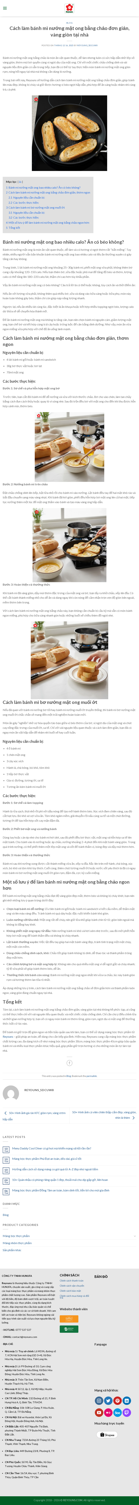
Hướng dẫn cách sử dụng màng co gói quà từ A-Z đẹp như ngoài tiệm (55, 1169)
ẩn (20, 181)
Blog (69, 23)
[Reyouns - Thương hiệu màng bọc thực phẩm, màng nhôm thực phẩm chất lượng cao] (69, 8)
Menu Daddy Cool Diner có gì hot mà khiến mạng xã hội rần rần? (51, 1148)
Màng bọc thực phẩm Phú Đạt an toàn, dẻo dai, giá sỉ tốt (46, 1158)
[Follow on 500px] (117, 1412)
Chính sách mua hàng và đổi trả (74, 1296)
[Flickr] (108, 1412)
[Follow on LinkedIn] (127, 1401)
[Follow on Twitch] (127, 1412)
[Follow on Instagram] (99, 1401)
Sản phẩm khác (12, 1250)
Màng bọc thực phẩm (16, 1236)
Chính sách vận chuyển (72, 1285)
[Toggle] (134, 1236)
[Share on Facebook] (70, 1063)
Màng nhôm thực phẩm (17, 1243)
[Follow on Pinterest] (117, 1401)
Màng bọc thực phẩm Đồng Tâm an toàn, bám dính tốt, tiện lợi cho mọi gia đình (60, 1190)
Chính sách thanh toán (71, 1280)
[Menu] (5, 8)
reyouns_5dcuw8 (87, 45)
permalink (92, 1076)
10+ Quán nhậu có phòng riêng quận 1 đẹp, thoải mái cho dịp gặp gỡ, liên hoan (60, 1179)
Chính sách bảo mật (70, 1290)
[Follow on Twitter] (108, 1401)
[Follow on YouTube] (99, 1412)
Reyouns (8, 1036)
